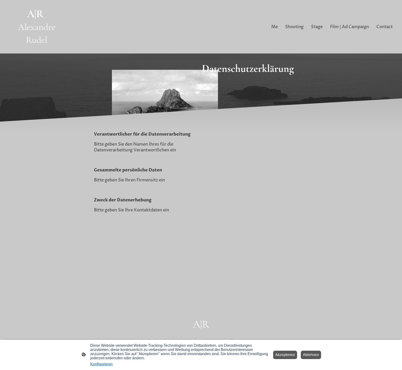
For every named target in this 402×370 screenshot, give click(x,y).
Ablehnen (311, 355)
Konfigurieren (101, 364)
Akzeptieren (285, 355)
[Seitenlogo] (37, 49)
